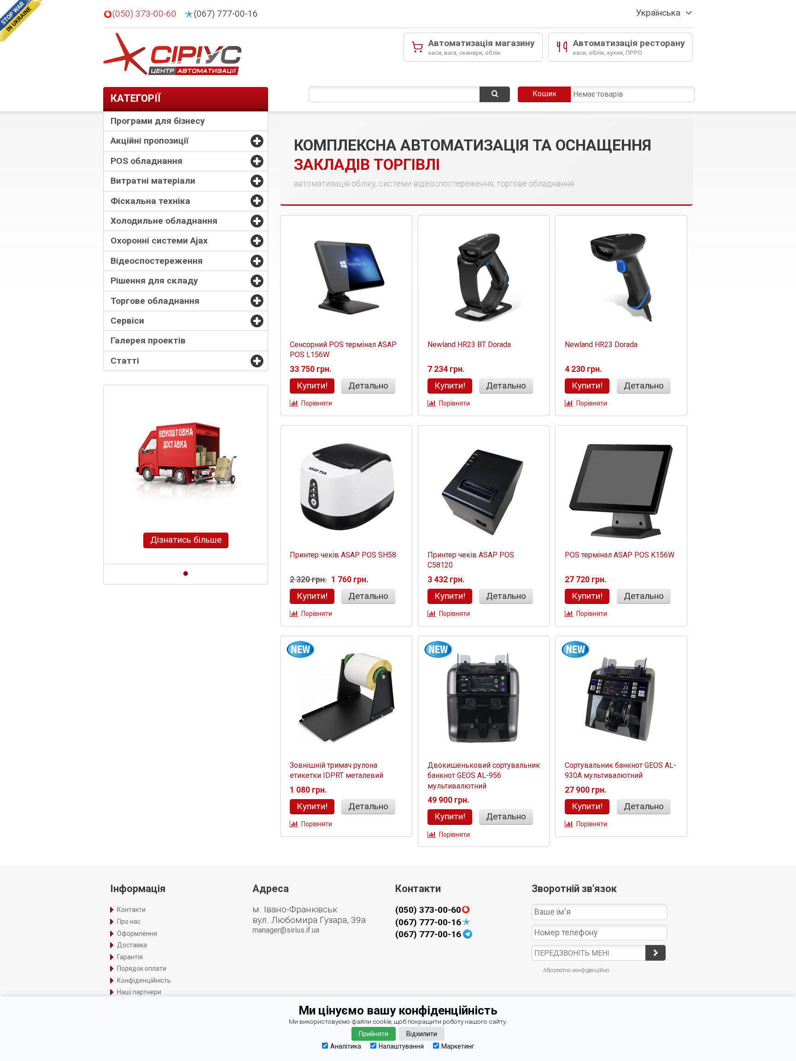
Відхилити (421, 1034)
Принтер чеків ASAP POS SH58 (343, 555)
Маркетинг (457, 1046)
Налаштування (401, 1046)
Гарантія (130, 957)
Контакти (131, 909)
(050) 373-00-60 (144, 14)
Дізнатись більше (186, 539)
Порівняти (316, 403)
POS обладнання (146, 161)
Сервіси (127, 320)
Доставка (132, 945)
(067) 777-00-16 (226, 14)
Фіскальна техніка (150, 201)
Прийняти (373, 1034)
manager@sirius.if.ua (285, 930)
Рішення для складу (154, 280)
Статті (125, 360)
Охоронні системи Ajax (159, 240)
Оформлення (137, 933)
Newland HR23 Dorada (601, 344)
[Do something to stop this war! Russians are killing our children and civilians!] (20, 20)
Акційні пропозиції (149, 140)
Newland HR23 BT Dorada (469, 344)
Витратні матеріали (153, 180)
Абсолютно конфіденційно (576, 970)
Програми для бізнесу (158, 121)
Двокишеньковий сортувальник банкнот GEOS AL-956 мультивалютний (483, 775)
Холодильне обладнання (164, 220)
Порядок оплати (141, 968)
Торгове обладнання (155, 301)
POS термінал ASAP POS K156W (619, 555)
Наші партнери (139, 992)
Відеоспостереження (157, 260)
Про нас (128, 921)
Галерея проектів (148, 340)
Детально (368, 385)
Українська (658, 13)
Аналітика (345, 1046)
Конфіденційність (144, 980)
